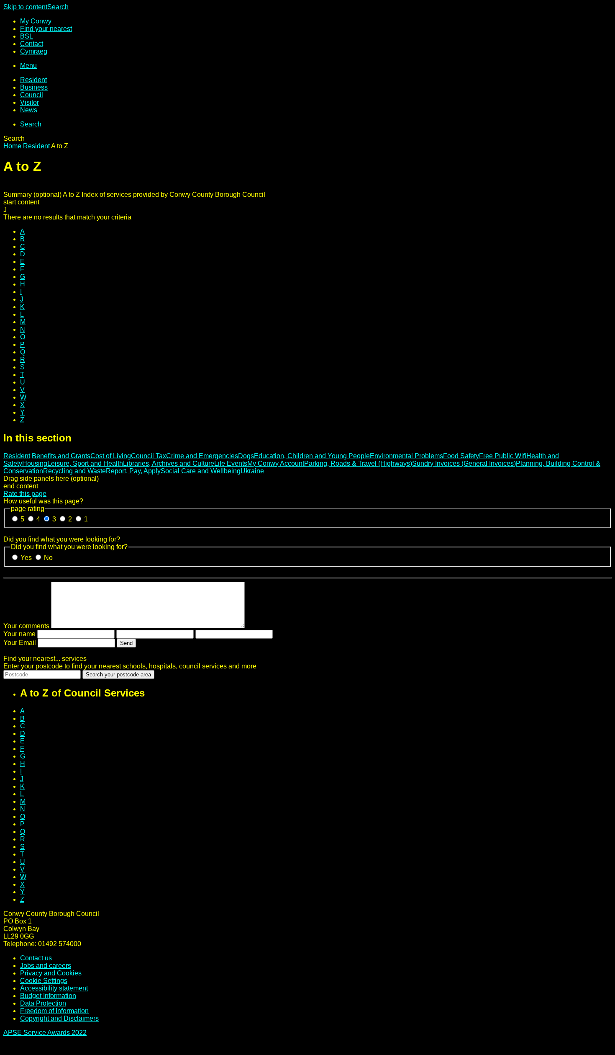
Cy (33, 51)
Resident (33, 79)
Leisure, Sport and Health (85, 463)
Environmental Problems (406, 455)
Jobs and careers (45, 965)
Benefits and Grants (61, 455)
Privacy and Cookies (51, 973)
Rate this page (24, 493)
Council (31, 94)
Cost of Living (110, 455)
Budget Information (48, 995)
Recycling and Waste (74, 471)
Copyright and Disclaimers (59, 1018)
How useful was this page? (43, 501)
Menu (28, 65)
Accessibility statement (54, 988)
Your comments (26, 625)
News (28, 109)
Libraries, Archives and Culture (168, 463)
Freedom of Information (54, 1010)
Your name (19, 633)
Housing (34, 463)
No (48, 557)
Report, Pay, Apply (133, 471)
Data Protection (43, 1003)
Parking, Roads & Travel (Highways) (358, 463)
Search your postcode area (118, 674)
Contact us (36, 958)
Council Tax (148, 455)
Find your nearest (46, 28)
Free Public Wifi (502, 455)
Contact (31, 43)
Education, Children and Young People (312, 455)
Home (12, 146)
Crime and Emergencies (202, 455)
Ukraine (252, 471)
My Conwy (35, 21)
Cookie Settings (43, 980)
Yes (26, 557)
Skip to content (25, 6)
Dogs (246, 455)
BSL (26, 36)
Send (126, 643)
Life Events (230, 463)
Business (34, 87)
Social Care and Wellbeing (201, 471)
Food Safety (461, 455)
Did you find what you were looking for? (61, 539)
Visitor (29, 102)
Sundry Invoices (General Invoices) (464, 463)
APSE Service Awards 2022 (45, 1032)
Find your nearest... (45, 658)
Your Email (19, 642)
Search (58, 6)
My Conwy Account (275, 463)
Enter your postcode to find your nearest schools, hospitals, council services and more (129, 666)
